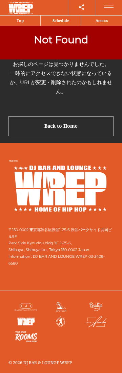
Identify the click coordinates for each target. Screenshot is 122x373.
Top (20, 20)
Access (102, 20)
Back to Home (61, 126)
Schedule (61, 20)
